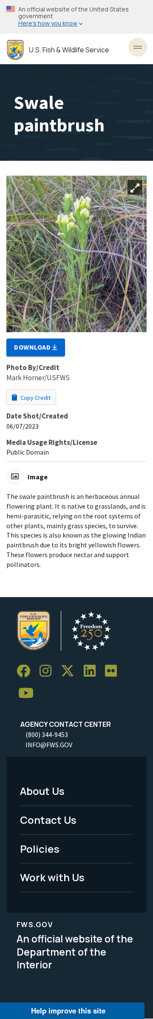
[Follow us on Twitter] (70, 671)
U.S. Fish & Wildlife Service (69, 50)
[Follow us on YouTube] (29, 693)
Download (33, 347)
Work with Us (52, 877)
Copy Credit (35, 397)
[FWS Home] (15, 50)
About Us (42, 791)
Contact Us (48, 820)
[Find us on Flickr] (114, 671)
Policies (40, 849)
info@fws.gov (49, 744)
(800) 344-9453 (47, 734)
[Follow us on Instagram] (48, 671)
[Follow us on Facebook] (26, 671)
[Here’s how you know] (76, 17)
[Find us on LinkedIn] (93, 671)
